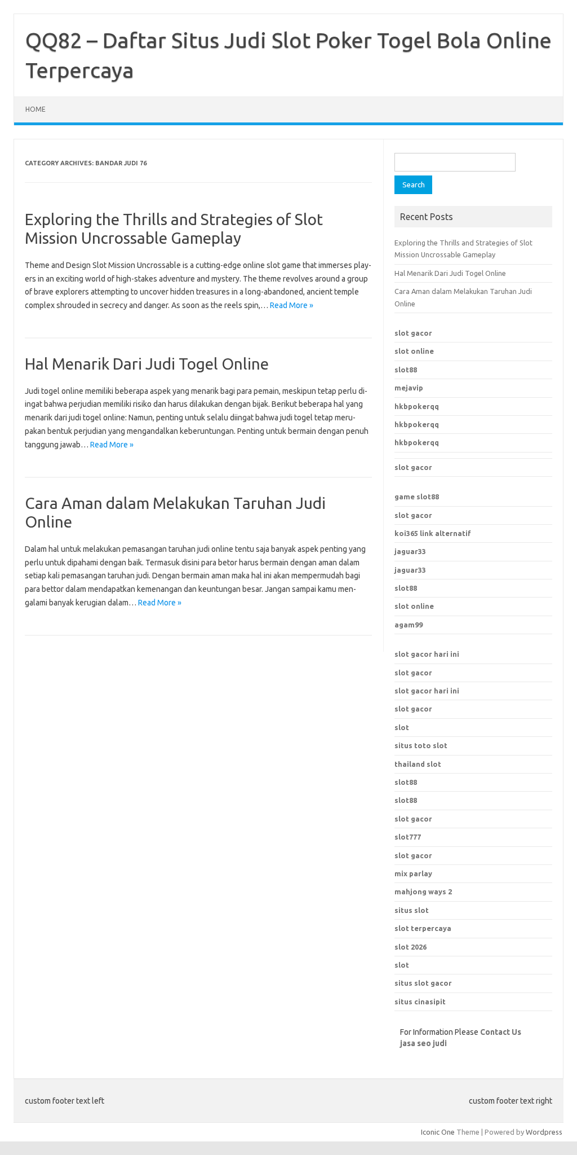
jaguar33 (410, 551)
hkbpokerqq (416, 406)
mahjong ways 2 (423, 891)
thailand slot (417, 764)
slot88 (405, 370)
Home (35, 109)
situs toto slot (420, 745)
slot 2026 (410, 947)
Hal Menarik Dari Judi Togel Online (147, 363)
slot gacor (413, 333)
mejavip (408, 388)
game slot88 (416, 496)
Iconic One (438, 1132)
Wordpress (544, 1132)
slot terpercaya (422, 928)
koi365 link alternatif (432, 533)
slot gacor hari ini (426, 654)
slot (401, 727)
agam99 (408, 625)
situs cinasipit (420, 1001)
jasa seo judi (423, 1043)
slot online (414, 351)
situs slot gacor (423, 983)
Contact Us (500, 1032)
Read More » (291, 305)
